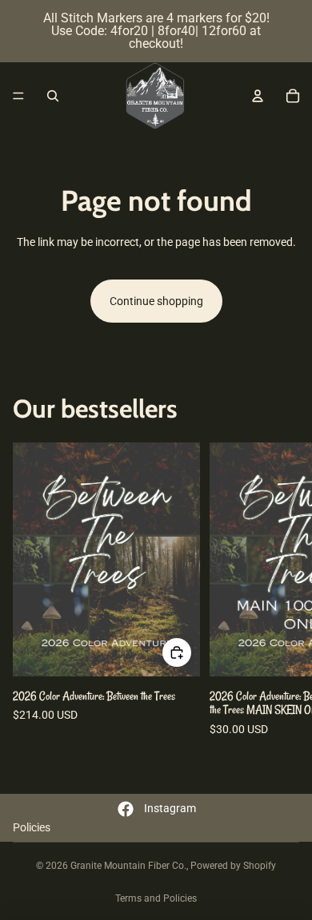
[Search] (52, 95)
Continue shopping (156, 301)
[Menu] (18, 95)
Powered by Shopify (233, 865)
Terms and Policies (156, 898)
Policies (31, 827)
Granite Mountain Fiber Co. (128, 865)
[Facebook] (125, 809)
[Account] (257, 95)
